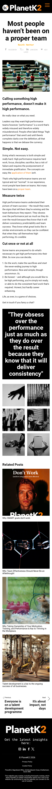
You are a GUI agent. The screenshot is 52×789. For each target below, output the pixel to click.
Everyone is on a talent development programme (14, 707)
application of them (21, 172)
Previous (8, 697)
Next (44, 697)
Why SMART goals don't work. (16, 518)
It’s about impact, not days (37, 705)
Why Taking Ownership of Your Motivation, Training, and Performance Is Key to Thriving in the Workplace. (24, 628)
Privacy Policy (27, 762)
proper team (24, 189)
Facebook (12, 50)
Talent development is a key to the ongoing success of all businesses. (22, 685)
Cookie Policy (27, 766)
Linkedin (34, 50)
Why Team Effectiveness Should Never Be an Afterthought (23, 572)
